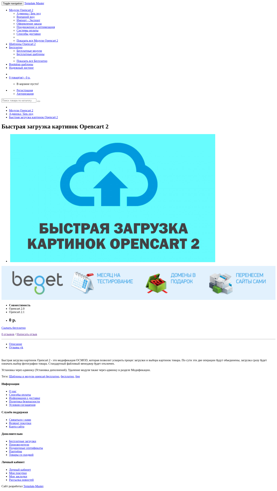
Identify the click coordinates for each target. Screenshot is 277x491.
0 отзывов (8, 334)
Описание (15, 344)
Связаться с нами (20, 419)
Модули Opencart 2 (21, 110)
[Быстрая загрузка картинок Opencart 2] (112, 261)
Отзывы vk (16, 347)
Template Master (34, 3)
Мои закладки (18, 476)
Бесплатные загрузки (22, 441)
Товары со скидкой (21, 454)
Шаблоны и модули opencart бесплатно (34, 376)
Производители (19, 444)
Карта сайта (16, 426)
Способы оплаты (20, 394)
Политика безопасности (24, 401)
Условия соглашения (22, 404)
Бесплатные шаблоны (30, 54)
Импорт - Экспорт (28, 20)
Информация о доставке (24, 398)
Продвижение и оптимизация (36, 27)
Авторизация (25, 93)
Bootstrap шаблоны (21, 64)
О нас (12, 391)
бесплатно (67, 376)
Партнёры (15, 451)
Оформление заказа (29, 23)
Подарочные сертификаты (26, 448)
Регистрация (25, 90)
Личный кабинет (20, 469)
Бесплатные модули (29, 50)
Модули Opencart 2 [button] (21, 10)
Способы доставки (29, 33)
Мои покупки (18, 473)
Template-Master (33, 486)
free (77, 376)
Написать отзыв (27, 334)
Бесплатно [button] (15, 47)
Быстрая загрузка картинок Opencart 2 (33, 117)
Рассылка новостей (21, 479)
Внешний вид (25, 16)
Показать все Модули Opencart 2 (37, 40)
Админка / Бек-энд (29, 13)
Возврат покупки (20, 423)
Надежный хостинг (21, 67)
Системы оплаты (27, 30)
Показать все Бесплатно (32, 61)
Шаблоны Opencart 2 (22, 44)
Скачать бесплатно (14, 327)
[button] (19, 77)
